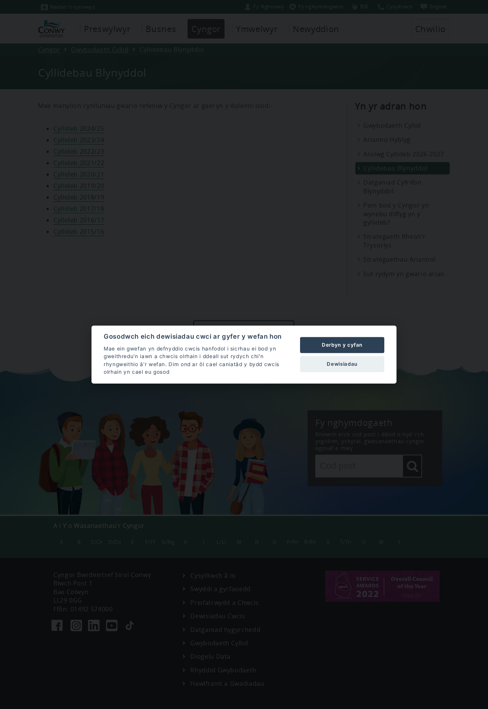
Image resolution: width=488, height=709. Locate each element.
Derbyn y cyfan (342, 345)
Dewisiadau (342, 364)
